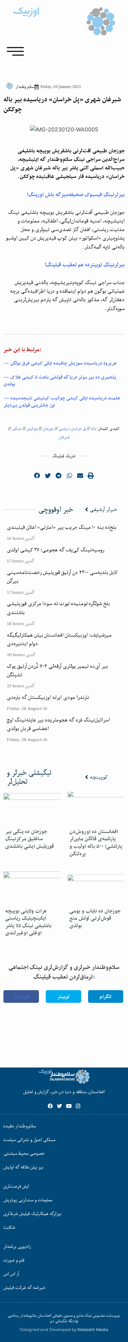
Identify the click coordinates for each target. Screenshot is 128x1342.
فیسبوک (21, 996)
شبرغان (64, 437)
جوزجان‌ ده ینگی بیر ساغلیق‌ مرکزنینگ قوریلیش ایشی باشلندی (29, 839)
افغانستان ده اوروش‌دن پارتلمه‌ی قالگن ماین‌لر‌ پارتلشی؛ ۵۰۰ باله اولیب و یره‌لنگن (96, 843)
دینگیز (17, 428)
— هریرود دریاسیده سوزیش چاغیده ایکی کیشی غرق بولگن (60, 363)
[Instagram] (78, 1106)
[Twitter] (59, 1106)
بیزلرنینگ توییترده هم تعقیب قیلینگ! (85, 265)
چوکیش (32, 428)
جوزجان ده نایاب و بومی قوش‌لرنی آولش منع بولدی (94, 918)
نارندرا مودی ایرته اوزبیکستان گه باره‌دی (48, 697)
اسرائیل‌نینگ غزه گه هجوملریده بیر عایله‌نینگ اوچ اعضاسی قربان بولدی (58, 724)
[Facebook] (50, 1106)
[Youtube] (68, 1106)
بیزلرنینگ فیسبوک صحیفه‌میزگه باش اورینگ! (76, 195)
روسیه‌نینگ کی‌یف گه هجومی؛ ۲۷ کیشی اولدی (55, 549)
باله (93, 428)
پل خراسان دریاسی (72, 428)
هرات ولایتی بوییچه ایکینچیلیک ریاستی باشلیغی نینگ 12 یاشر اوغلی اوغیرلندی (28, 922)
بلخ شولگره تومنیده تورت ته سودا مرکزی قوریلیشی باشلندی (58, 607)
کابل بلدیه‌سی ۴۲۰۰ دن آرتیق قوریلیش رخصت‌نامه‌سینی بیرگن (62, 576)
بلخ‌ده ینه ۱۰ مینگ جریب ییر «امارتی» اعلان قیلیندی (61, 527)
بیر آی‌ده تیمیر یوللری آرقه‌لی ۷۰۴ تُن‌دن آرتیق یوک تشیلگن (57, 670)
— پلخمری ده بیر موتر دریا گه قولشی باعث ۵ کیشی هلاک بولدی (59, 381)
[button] (37, 475)
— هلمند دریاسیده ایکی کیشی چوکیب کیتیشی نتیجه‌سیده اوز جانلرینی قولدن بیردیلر (61, 402)
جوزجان (48, 428)
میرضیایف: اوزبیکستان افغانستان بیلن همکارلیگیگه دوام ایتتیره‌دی (59, 639)
